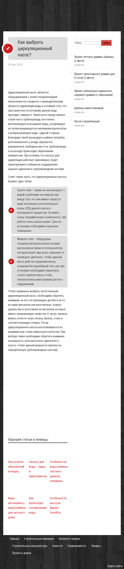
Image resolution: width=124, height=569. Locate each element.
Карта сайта (114, 566)
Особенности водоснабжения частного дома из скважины (60, 471)
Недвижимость (77, 546)
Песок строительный (86, 121)
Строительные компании (39, 538)
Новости (57, 546)
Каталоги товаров (69, 538)
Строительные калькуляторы (29, 546)
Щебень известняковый (88, 108)
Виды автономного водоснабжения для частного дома (18, 507)
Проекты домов (21, 553)
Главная (14, 538)
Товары (96, 546)
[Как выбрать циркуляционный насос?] (37, 88)
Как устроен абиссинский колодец (16, 466)
